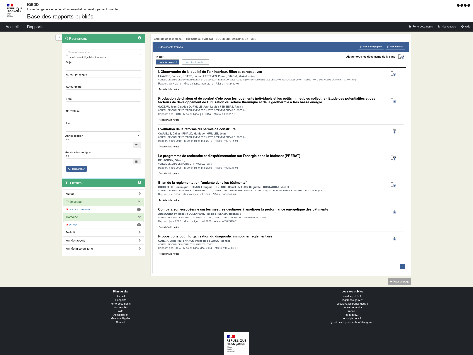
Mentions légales (120, 318)
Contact (120, 322)
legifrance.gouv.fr (352, 300)
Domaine (72, 217)
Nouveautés (121, 307)
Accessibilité (120, 314)
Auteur (70, 194)
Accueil (120, 296)
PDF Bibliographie (372, 46)
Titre (69, 99)
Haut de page (401, 281)
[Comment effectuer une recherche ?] (139, 37)
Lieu (69, 123)
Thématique (74, 202)
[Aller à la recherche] (465, 5)
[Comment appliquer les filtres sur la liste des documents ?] (139, 182)
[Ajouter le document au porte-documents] (393, 74)
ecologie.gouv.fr (352, 318)
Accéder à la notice (169, 89)
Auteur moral (74, 86)
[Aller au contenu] (462, 5)
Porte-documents (120, 303)
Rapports (120, 300)
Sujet (69, 62)
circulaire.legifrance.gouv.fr (352, 303)
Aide (120, 311)
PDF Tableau (396, 46)
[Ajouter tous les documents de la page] (401, 57)
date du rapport (167, 62)
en (67, 139)
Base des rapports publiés (60, 16)
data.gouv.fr (352, 314)
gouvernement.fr (352, 307)
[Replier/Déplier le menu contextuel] (58, 37)
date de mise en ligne (195, 62)
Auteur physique (76, 74)
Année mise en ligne (79, 249)
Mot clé (70, 232)
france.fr (352, 311)
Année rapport (75, 240)
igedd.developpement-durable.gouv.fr (352, 322)
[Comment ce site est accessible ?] (458, 5)
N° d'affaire (73, 111)
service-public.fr (352, 296)
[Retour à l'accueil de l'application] (236, 343)
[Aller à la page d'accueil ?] (468, 5)
